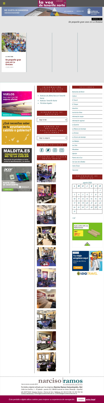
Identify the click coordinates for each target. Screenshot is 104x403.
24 (74, 207)
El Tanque (75, 104)
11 (78, 199)
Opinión (74, 153)
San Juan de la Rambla (78, 162)
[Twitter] (48, 150)
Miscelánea (75, 149)
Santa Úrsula (76, 166)
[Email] (61, 150)
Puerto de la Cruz (77, 158)
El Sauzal (74, 100)
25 (78, 207)
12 (82, 199)
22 (95, 203)
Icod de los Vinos (77, 112)
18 (78, 203)
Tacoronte (75, 170)
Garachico (75, 108)
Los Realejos (75, 141)
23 (100, 203)
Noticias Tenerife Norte (48, 101)
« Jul (73, 218)
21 (91, 203)
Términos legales (46, 103)
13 (87, 199)
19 (83, 203)
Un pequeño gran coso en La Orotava (13, 62)
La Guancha (75, 125)
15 (95, 199)
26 (83, 207)
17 (74, 203)
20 (87, 203)
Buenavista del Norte (78, 92)
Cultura (74, 96)
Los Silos (74, 145)
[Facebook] (41, 150)
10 (74, 199)
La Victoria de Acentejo (79, 137)
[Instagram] (55, 150)
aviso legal (90, 399)
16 (100, 199)
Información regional (78, 121)
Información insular (77, 116)
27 (87, 207)
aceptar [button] (81, 399)
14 (91, 199)
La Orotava (9, 56)
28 (91, 207)
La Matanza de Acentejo (79, 129)
